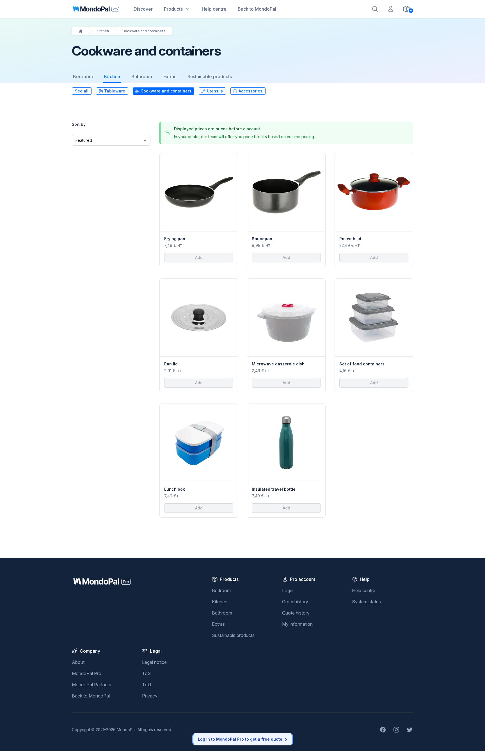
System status (366, 601)
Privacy (149, 696)
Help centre (363, 590)
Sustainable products (209, 76)
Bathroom (141, 76)
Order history (295, 601)
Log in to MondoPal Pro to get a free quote (240, 739)
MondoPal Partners (91, 684)
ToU (146, 684)
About (78, 662)
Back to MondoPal (91, 696)
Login (287, 590)
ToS (146, 673)
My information (297, 624)
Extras (169, 76)
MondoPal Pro (86, 673)
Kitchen (103, 31)
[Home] (81, 31)
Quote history (296, 613)
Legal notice (154, 662)
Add (199, 257)
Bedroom (83, 76)
